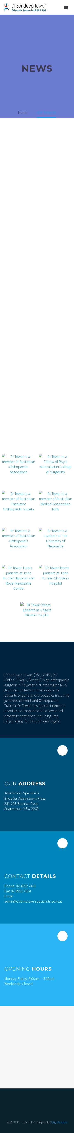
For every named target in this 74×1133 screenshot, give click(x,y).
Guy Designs (59, 1122)
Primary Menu (66, 7)
